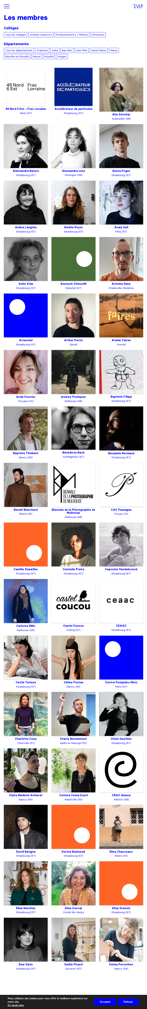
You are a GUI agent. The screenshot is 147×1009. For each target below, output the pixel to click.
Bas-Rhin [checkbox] (67, 50)
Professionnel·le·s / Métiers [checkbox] (72, 34)
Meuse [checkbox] (37, 56)
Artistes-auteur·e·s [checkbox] (41, 34)
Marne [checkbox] (114, 50)
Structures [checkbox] (98, 34)
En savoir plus (16, 1005)
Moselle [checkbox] (49, 56)
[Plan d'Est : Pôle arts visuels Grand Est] (138, 6)
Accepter (105, 1002)
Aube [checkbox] (55, 50)
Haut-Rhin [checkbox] (81, 50)
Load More (73, 980)
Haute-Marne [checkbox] (98, 50)
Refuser (128, 1002)
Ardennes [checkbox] (42, 50)
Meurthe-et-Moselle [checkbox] (17, 56)
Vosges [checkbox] (61, 56)
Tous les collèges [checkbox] (15, 34)
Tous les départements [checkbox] (19, 50)
